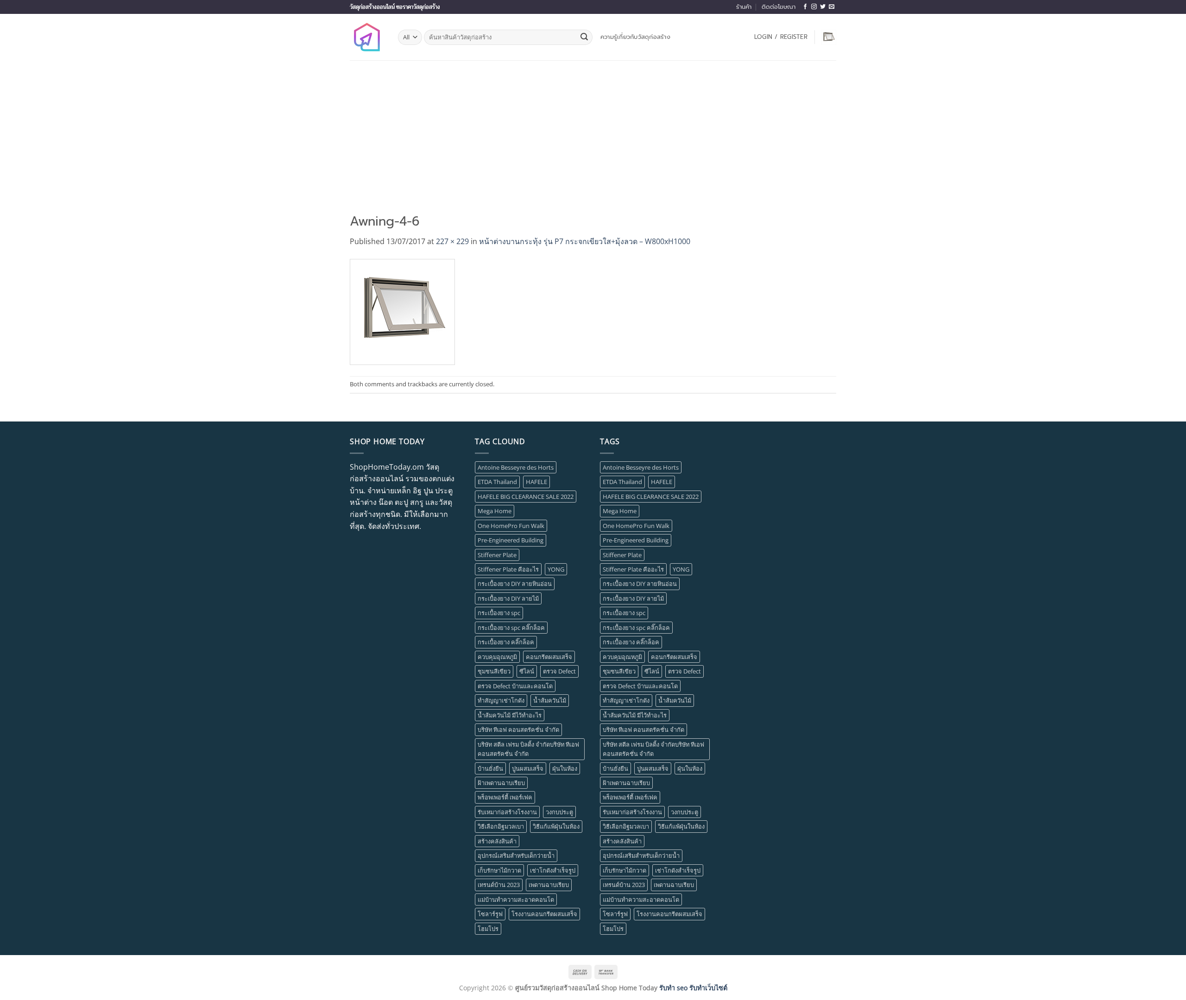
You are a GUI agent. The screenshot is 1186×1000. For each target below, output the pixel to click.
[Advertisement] (593, 130)
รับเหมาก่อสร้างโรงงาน (507, 812)
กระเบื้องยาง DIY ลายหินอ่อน (515, 583)
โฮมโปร (488, 929)
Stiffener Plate (497, 555)
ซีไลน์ (526, 671)
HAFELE (536, 482)
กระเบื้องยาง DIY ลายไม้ (508, 598)
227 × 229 (452, 241)
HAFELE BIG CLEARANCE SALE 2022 (526, 496)
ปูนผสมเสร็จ (527, 768)
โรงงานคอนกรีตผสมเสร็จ (544, 914)
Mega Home (494, 511)
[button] (780, 37)
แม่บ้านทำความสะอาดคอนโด (516, 899)
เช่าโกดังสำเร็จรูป (552, 870)
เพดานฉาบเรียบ (549, 885)
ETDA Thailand (497, 482)
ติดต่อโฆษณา (778, 6)
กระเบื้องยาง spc (499, 613)
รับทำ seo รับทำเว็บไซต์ (693, 987)
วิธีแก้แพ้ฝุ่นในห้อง (556, 826)
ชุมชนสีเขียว (494, 671)
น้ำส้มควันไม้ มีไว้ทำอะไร (510, 715)
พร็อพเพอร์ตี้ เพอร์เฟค (505, 797)
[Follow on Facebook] (805, 7)
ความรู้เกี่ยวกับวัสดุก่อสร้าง (635, 36)
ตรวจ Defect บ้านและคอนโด (515, 686)
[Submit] (584, 37)
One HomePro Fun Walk (511, 526)
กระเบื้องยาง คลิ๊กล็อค (506, 642)
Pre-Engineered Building (510, 540)
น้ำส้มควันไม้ (549, 700)
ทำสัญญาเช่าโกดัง (501, 700)
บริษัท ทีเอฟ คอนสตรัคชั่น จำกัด (518, 729)
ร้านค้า (743, 6)
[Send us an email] (831, 7)
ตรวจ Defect (559, 671)
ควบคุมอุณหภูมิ (497, 657)
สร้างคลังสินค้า (497, 841)
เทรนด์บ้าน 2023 (499, 885)
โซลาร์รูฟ (490, 914)
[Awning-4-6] (402, 311)
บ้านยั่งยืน (490, 768)
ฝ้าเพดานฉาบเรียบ (501, 783)
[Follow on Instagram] (814, 7)
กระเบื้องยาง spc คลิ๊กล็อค (511, 627)
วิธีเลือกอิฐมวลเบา (501, 826)
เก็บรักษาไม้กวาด (499, 870)
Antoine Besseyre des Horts (516, 467)
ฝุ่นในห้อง (564, 768)
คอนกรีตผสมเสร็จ (549, 657)
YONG (556, 569)
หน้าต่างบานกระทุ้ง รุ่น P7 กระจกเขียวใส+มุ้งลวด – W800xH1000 (584, 241)
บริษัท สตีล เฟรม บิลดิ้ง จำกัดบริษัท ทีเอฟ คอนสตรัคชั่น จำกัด (528, 749)
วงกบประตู (559, 812)
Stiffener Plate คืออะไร (508, 569)
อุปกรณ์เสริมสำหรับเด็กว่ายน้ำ (516, 855)
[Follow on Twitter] (823, 7)
